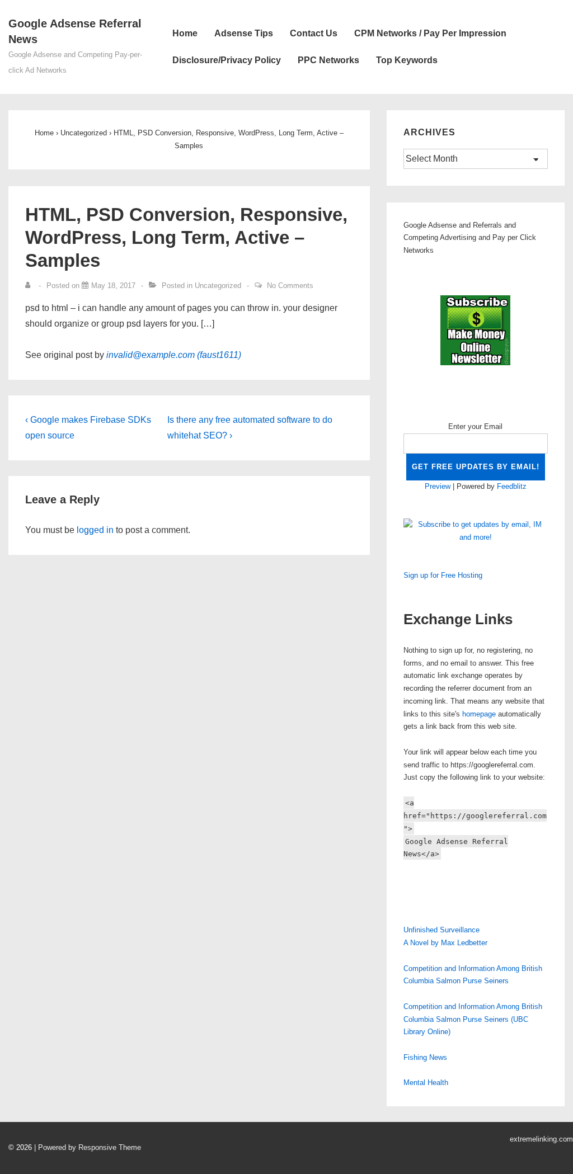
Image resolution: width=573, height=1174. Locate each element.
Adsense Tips (243, 33)
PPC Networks (328, 60)
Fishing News (425, 1057)
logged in (95, 530)
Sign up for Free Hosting (442, 575)
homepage (479, 714)
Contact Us (313, 33)
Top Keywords (407, 60)
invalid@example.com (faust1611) (173, 355)
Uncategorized (218, 285)
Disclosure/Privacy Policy (226, 60)
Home (185, 33)
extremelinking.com (541, 1139)
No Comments (290, 285)
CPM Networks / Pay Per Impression (430, 33)
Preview (437, 486)
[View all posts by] (30, 285)
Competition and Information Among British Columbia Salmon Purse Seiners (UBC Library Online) (472, 1019)
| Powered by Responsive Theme (87, 1147)
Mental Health (425, 1082)
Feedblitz (512, 486)
